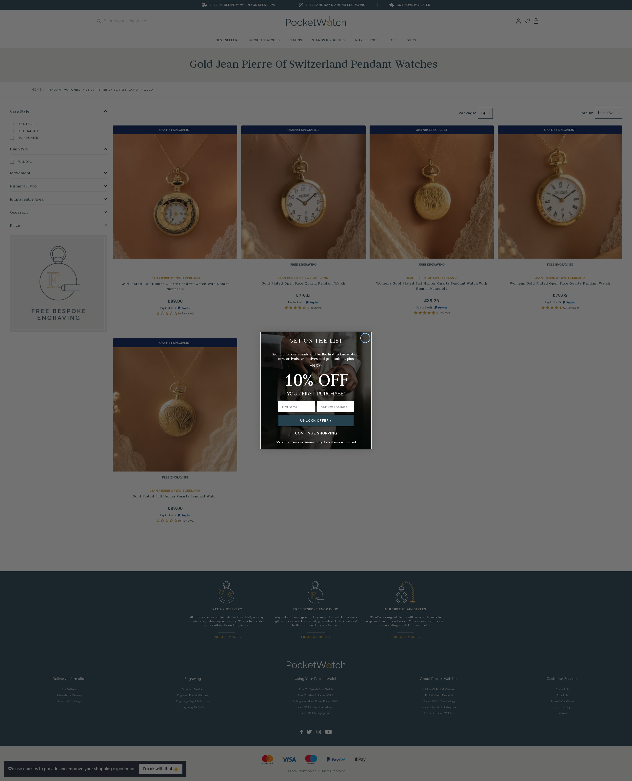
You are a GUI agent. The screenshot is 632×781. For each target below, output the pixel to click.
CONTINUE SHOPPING (316, 433)
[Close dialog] (365, 338)
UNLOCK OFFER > (316, 420)
